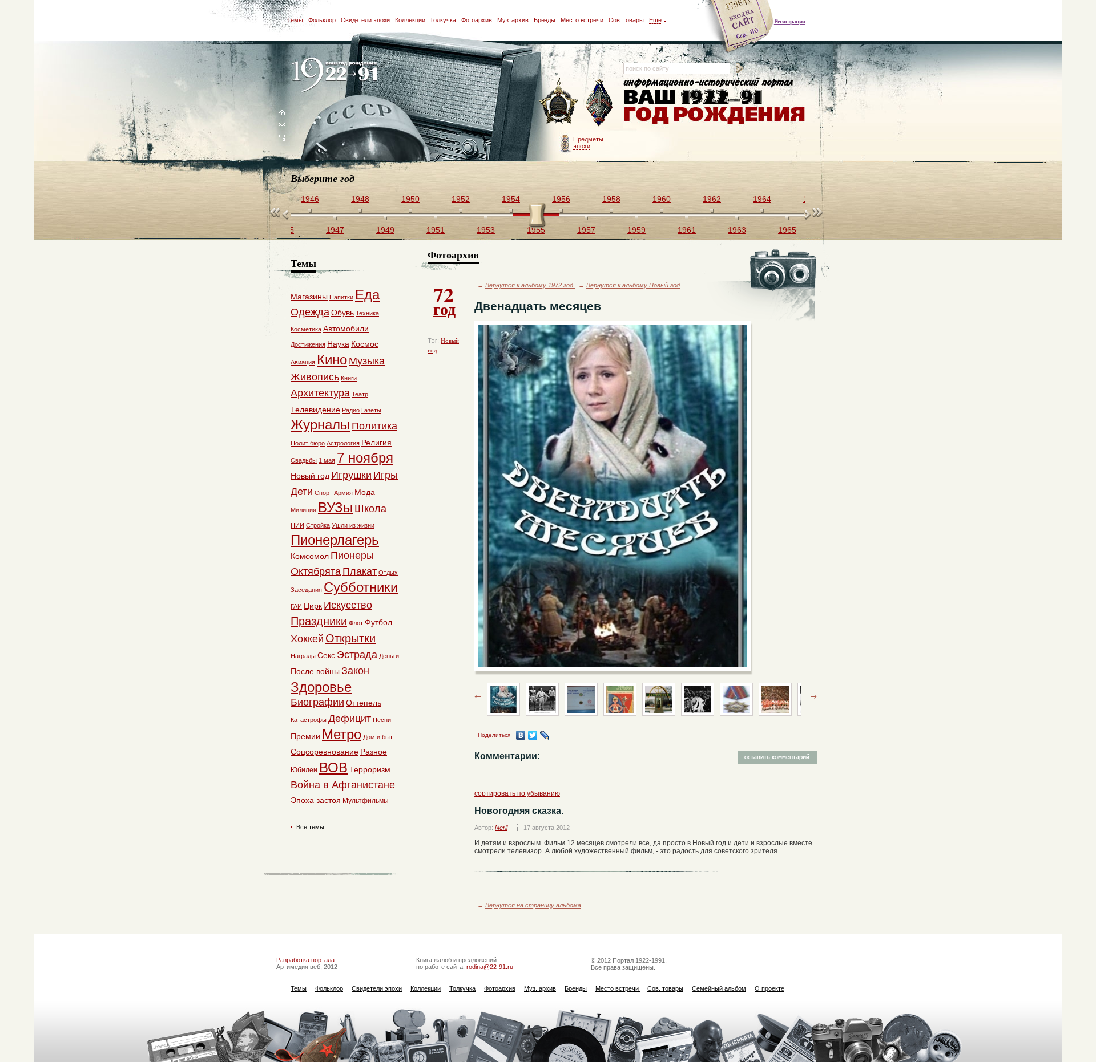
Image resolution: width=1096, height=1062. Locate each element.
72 (444, 300)
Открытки (350, 638)
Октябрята (316, 571)
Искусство (348, 605)
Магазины (309, 296)
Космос (364, 343)
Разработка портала (305, 959)
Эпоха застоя (316, 800)
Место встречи (582, 20)
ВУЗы (335, 507)
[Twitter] (533, 735)
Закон (355, 670)
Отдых (388, 572)
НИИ (297, 525)
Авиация (303, 362)
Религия (376, 442)
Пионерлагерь (335, 540)
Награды (303, 655)
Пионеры (352, 555)
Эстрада (357, 654)
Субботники (361, 587)
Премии (305, 736)
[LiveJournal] (545, 735)
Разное (373, 751)
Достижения (308, 344)
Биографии (317, 702)
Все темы (310, 827)
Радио (351, 410)
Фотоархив (476, 20)
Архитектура (320, 393)
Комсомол (310, 556)
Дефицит (349, 718)
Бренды (544, 20)
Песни (382, 719)
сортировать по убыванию (517, 793)
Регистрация (789, 21)
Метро (341, 734)
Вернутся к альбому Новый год (633, 285)
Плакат (359, 571)
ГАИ (296, 606)
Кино (332, 359)
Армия (343, 492)
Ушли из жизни (353, 525)
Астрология (343, 443)
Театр (360, 394)
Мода (364, 492)
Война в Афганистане (343, 785)
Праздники (319, 621)
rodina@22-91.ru (489, 966)
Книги (349, 378)
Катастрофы (309, 719)
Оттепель (363, 702)
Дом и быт (378, 736)
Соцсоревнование (324, 751)
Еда (367, 294)
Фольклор (322, 20)
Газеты (371, 410)
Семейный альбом (719, 988)
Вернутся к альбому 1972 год (530, 285)
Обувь (342, 312)
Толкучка (443, 20)
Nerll (501, 827)
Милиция (303, 509)
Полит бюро (308, 443)
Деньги (389, 655)
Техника (367, 313)
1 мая (327, 460)
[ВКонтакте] (521, 735)
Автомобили (346, 328)
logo (337, 75)
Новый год (310, 475)
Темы (295, 20)
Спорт (323, 492)
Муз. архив (513, 20)
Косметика (306, 329)
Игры (385, 475)
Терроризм (369, 769)
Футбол (378, 622)
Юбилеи (304, 770)
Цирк (313, 605)
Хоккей (307, 639)
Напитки (341, 297)
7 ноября (365, 457)
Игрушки (351, 475)
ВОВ (333, 767)
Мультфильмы (365, 801)
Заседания (306, 589)
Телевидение (315, 409)
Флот (356, 622)
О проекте (769, 988)
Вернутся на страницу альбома (533, 905)
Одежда (310, 312)
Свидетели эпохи (365, 20)
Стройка (318, 525)
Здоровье (321, 687)
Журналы (320, 424)
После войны (315, 671)
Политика (374, 426)
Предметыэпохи (588, 142)
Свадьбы (304, 460)
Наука (338, 343)
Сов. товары (626, 20)
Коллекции (410, 20)
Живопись (315, 377)
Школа (370, 508)
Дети (302, 491)
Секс (326, 655)
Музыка (367, 361)
